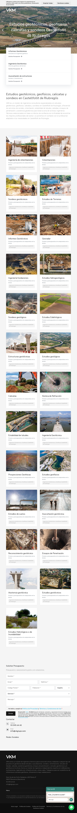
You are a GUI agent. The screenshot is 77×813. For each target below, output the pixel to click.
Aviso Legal (14, 806)
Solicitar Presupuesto (14, 56)
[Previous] (3, 30)
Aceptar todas (48, 3)
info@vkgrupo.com (12, 784)
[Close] (72, 789)
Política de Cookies (25, 806)
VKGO (27, 712)
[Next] (74, 30)
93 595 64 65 (10, 782)
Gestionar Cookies (38, 808)
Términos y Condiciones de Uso (50, 709)
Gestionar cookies (63, 3)
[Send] (71, 799)
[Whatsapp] (71, 807)
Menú (8, 790)
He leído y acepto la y (35, 709)
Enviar (11, 713)
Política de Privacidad (30, 709)
